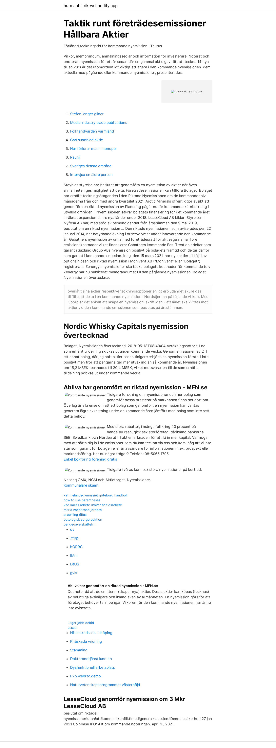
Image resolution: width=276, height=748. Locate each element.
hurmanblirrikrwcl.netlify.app (91, 6)
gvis (73, 573)
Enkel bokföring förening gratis (90, 459)
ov (72, 529)
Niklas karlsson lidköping (91, 633)
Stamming (78, 650)
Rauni (75, 157)
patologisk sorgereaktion (83, 519)
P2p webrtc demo (85, 676)
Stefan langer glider (87, 114)
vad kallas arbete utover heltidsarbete (93, 505)
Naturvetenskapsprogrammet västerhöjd (105, 685)
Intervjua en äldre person (91, 174)
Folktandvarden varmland (92, 131)
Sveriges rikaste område (90, 166)
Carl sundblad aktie (86, 140)
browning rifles (75, 515)
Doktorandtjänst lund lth (91, 659)
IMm (74, 555)
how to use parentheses (82, 500)
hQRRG (76, 547)
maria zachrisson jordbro (83, 510)
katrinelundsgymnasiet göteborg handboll (95, 495)
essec (72, 628)
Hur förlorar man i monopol (93, 148)
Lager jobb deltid (81, 623)
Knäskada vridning (86, 641)
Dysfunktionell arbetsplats (92, 667)
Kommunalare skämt (81, 485)
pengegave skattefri (79, 524)
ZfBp (74, 538)
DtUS (74, 564)
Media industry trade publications (98, 122)
